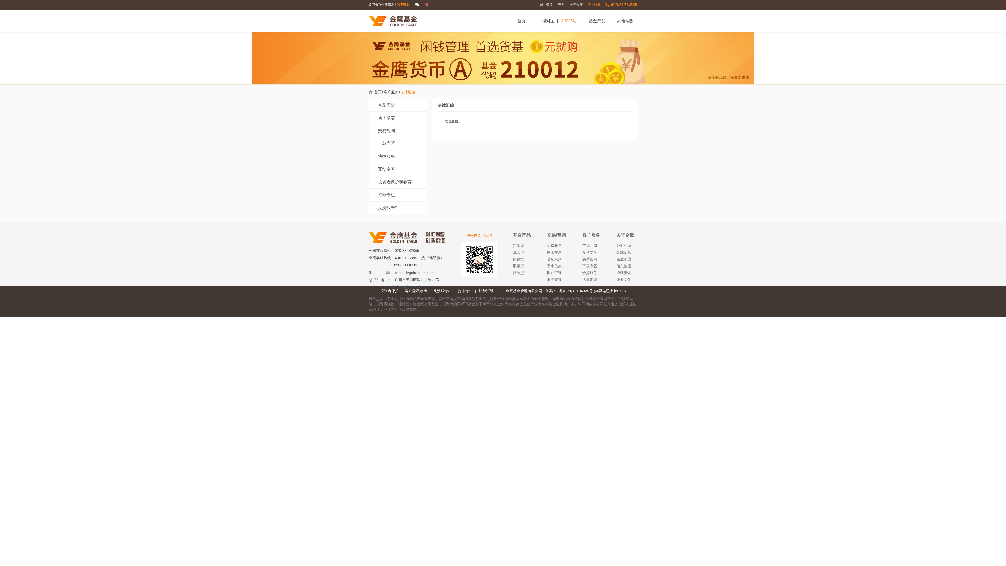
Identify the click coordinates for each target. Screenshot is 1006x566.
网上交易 (554, 252)
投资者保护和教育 (395, 182)
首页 (521, 21)
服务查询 (554, 279)
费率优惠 (554, 266)
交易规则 (386, 130)
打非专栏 (386, 195)
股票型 (518, 266)
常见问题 (386, 105)
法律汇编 (589, 279)
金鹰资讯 (623, 273)
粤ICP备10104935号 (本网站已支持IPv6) (592, 291)
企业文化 (623, 279)
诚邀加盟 (623, 259)
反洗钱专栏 (388, 207)
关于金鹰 (576, 5)
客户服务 (594, 5)
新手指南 (386, 118)
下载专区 (386, 143)
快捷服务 (386, 156)
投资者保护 (389, 291)
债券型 (518, 259)
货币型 (518, 245)
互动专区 (386, 169)
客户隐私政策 (416, 291)
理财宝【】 (560, 21)
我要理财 (403, 5)
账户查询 (554, 273)
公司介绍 (623, 245)
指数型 (518, 273)
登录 (549, 5)
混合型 (518, 252)
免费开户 (554, 245)
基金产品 (597, 21)
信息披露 (623, 266)
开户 (562, 5)
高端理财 (625, 21)
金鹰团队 (623, 252)
